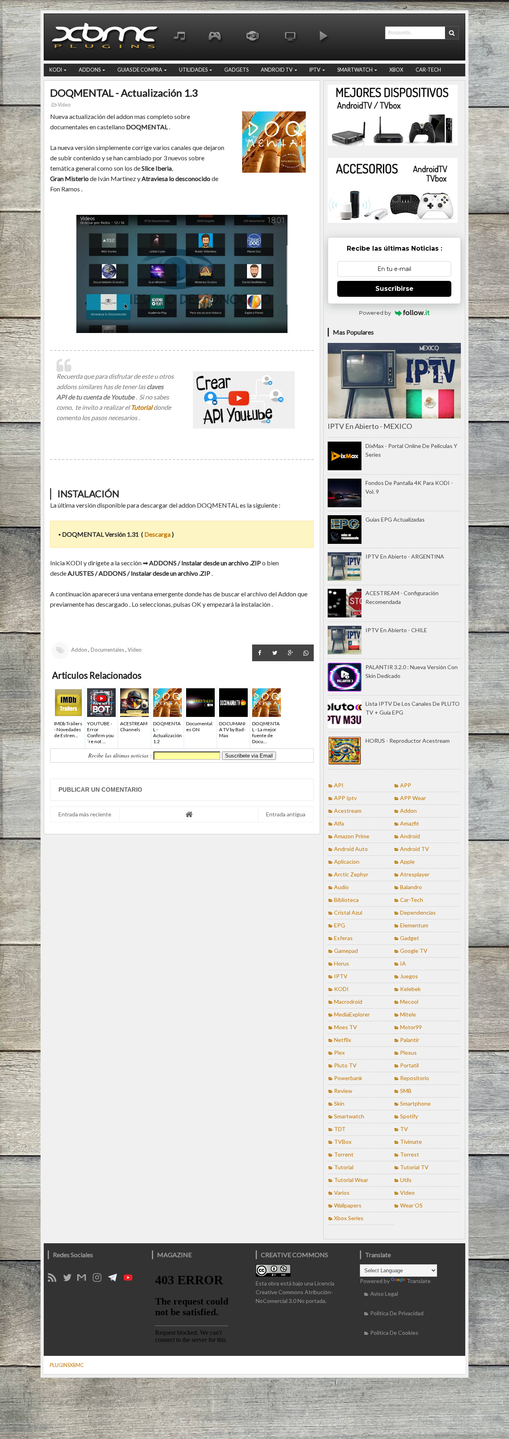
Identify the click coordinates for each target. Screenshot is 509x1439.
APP (405, 785)
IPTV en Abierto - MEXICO (370, 426)
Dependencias (418, 912)
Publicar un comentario (100, 789)
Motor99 (411, 1027)
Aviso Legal (384, 1293)
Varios (342, 1192)
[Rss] (55, 1279)
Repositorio (414, 1078)
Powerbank (348, 1078)
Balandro (411, 887)
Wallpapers (347, 1205)
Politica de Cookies (394, 1332)
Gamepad (346, 950)
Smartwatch (349, 1116)
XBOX (396, 70)
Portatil (409, 1065)
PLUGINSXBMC (67, 1365)
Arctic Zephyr (351, 874)
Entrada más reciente (84, 814)
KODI (55, 70)
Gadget (409, 938)
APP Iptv (345, 797)
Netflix (342, 1039)
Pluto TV (345, 1065)
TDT (340, 1128)
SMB (406, 1090)
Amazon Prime (351, 836)
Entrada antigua (285, 814)
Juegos (409, 976)
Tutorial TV (414, 1167)
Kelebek (410, 988)
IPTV (315, 70)
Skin (339, 1103)
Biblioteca (346, 899)
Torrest (409, 1154)
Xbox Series (348, 1218)
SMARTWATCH (355, 70)
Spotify (409, 1116)
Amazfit (409, 823)
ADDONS (90, 70)
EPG (339, 925)
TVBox (343, 1141)
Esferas (343, 938)
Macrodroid (348, 1001)
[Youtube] (131, 1279)
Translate (419, 1280)
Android (410, 836)
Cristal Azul (348, 912)
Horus (341, 963)
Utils (406, 1179)
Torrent (344, 1154)
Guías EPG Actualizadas (395, 519)
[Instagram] (100, 1279)
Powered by (375, 313)
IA (403, 963)
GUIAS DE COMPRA (139, 70)
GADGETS (236, 70)
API (339, 785)
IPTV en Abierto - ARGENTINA (404, 556)
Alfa (339, 823)
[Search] (451, 33)
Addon (79, 649)
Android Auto (351, 848)
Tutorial (141, 407)
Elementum (414, 925)
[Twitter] (70, 1279)
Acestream (347, 810)
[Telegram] (115, 1279)
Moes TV (345, 1027)
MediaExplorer (352, 1014)
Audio (341, 887)
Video (63, 105)
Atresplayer (414, 874)
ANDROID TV (277, 70)
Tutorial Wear (351, 1179)
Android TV (414, 848)
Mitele (408, 1014)
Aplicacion (346, 861)
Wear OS (411, 1205)
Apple (407, 861)
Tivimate (411, 1141)
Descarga (157, 534)
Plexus (408, 1052)
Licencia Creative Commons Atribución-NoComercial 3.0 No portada (295, 1292)
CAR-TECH (428, 70)
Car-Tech (411, 899)
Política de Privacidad (397, 1313)
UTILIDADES (193, 70)
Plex (339, 1052)
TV (404, 1128)
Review (343, 1090)
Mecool (409, 1001)
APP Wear (413, 797)
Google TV (413, 950)
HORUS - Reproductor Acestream (407, 740)
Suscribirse (394, 288)
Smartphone (415, 1103)
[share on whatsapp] (306, 653)
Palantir (409, 1039)
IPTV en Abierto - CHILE (396, 630)
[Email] (84, 1279)
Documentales (107, 649)
